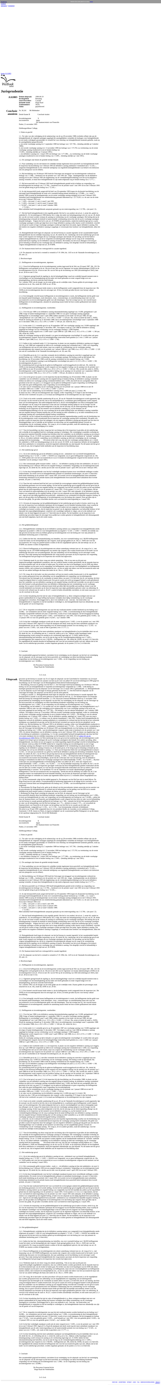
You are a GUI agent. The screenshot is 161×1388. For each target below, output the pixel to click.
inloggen (4, 6)
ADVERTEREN (122, 1382)
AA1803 (8, 73)
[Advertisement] (7, 40)
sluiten (91, 1)
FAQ (138, 1382)
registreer (11, 6)
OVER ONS (114, 1382)
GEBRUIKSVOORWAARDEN (147, 1382)
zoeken (3, 4)
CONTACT (157, 1383)
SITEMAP (129, 1382)
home (3, 73)
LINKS (134, 1382)
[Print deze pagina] (2, 76)
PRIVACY (158, 1382)
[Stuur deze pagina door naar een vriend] (4, 76)
